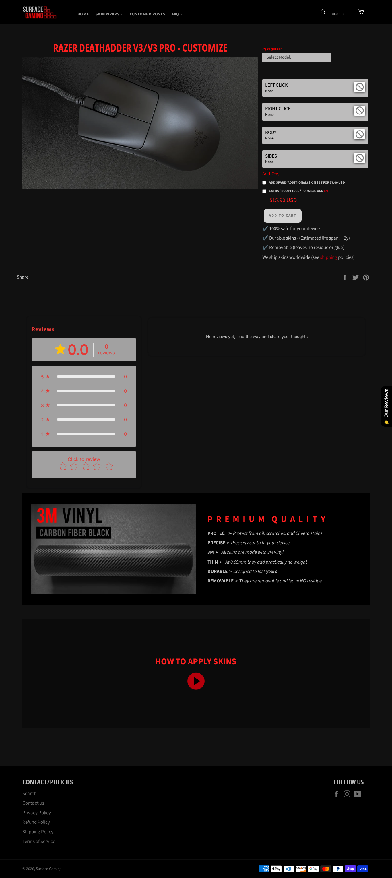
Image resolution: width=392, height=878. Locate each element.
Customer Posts (147, 14)
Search (29, 793)
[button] (84, 376)
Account (338, 13)
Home (83, 14)
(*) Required (272, 49)
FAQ (176, 14)
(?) (326, 191)
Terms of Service (38, 841)
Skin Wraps (108, 14)
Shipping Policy (37, 831)
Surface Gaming (48, 868)
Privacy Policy (36, 812)
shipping (328, 257)
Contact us (33, 803)
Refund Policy (36, 822)
